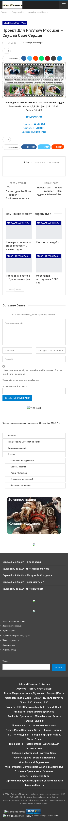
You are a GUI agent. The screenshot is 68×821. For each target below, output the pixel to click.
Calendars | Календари (18, 698)
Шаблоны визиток (34, 785)
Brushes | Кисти (55, 693)
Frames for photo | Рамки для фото (34, 711)
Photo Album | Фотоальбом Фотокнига (34, 725)
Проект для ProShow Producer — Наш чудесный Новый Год (49, 191)
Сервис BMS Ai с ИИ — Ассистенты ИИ (23, 582)
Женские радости (10, 640)
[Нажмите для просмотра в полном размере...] (34, 79)
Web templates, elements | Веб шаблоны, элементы (34, 767)
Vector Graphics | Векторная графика (34, 757)
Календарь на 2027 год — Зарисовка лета (25, 568)
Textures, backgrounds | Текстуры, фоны (34, 753)
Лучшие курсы (9, 630)
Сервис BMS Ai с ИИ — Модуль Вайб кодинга (27, 575)
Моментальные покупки (13, 621)
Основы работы (18, 467)
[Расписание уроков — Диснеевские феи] (19, 263)
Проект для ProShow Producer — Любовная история (18, 195)
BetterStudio (52, 816)
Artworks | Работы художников (34, 688)
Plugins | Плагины (53, 730)
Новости (12, 435)
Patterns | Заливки (34, 721)
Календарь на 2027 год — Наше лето (23, 588)
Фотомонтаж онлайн (21, 485)
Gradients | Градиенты (19, 716)
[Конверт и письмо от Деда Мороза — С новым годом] (19, 230)
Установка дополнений (22, 479)
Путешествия (8, 645)
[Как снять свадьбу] (49, 230)
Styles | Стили (34, 739)
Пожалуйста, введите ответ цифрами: (20, 380)
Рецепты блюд (9, 649)
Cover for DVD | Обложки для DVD (25, 707)
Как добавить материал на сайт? (24, 442)
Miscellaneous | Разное (15, 23)
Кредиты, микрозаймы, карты (16, 635)
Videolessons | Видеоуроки (34, 762)
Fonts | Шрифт (54, 707)
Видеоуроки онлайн (17, 448)
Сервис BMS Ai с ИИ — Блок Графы (21, 562)
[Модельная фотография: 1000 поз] (49, 263)
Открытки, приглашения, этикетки (34, 771)
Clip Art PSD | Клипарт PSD (34, 702)
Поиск (5, 661)
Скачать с (34, 123)
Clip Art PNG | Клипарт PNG (48, 698)
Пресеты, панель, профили (34, 776)
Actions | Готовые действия (34, 684)
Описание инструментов (22, 460)
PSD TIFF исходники (18, 734)
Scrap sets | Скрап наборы (47, 734)
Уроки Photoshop (19, 473)
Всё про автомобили (11, 625)
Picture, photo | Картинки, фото (22, 730)
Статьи (11, 454)
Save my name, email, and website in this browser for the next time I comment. (32, 372)
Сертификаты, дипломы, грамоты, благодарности (34, 780)
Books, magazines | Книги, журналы (24, 693)
